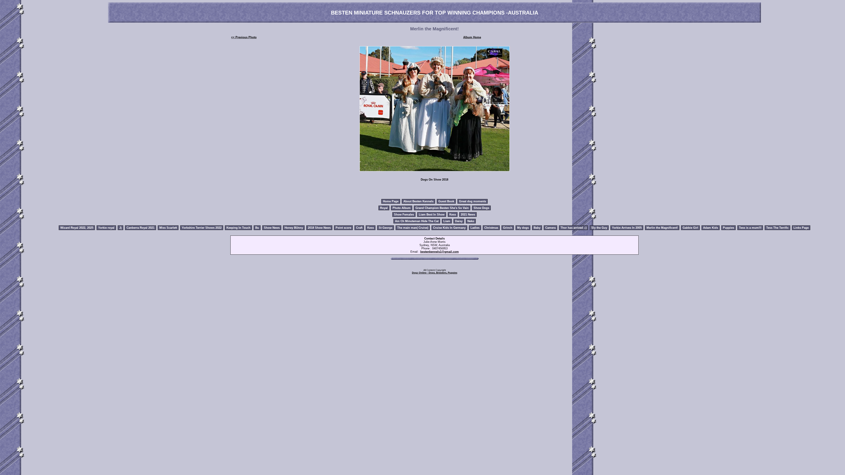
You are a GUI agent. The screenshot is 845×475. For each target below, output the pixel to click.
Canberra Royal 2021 (140, 227)
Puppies (728, 227)
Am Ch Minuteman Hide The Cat (417, 221)
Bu (257, 227)
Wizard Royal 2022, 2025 (76, 227)
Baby (537, 227)
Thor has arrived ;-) (573, 227)
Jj (120, 227)
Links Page (801, 227)
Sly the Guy (599, 227)
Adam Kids (710, 227)
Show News (272, 227)
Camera (550, 227)
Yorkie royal (106, 227)
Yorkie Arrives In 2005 (627, 227)
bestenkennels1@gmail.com (439, 251)
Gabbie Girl (690, 227)
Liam (446, 221)
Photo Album (402, 208)
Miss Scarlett (168, 227)
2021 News (468, 214)
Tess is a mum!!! (750, 227)
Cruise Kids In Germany (449, 227)
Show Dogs (481, 208)
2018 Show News (319, 227)
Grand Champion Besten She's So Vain (442, 208)
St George (385, 227)
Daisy (459, 221)
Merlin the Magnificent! (662, 227)
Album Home (472, 37)
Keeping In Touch (238, 227)
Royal (384, 208)
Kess (452, 214)
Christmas (491, 227)
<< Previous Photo (244, 37)
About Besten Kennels (418, 201)
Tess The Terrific (777, 227)
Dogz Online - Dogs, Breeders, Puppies (434, 272)
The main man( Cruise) (412, 227)
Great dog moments (472, 201)
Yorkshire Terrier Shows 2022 (202, 227)
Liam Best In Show (432, 214)
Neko (470, 221)
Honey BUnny (294, 227)
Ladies (474, 227)
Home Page (391, 201)
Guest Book (446, 201)
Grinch (507, 227)
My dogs (523, 227)
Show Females (404, 214)
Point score (343, 227)
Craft (359, 227)
